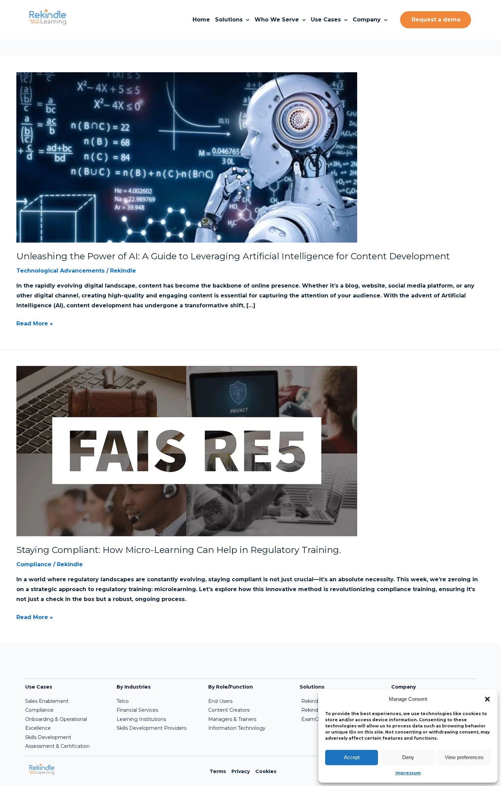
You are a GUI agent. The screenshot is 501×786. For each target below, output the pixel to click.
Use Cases (326, 19)
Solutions (229, 19)
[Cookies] (266, 771)
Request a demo (436, 19)
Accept (352, 757)
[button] (487, 699)
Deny (408, 757)
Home (201, 19)
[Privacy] (241, 771)
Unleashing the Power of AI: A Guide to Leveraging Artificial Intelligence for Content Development (233, 256)
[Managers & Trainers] (250, 719)
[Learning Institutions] (158, 719)
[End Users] (250, 701)
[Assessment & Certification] (67, 746)
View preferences (464, 757)
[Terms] (218, 771)
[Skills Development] (67, 737)
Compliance (33, 564)
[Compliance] (67, 710)
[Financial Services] (158, 710)
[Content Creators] (250, 710)
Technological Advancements (60, 270)
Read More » (34, 323)
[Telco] (158, 701)
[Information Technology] (250, 728)
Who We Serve (277, 19)
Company (367, 19)
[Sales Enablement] (67, 701)
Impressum (408, 772)
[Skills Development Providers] (158, 728)
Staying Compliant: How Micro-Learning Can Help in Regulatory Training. (178, 549)
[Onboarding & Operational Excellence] (67, 724)
